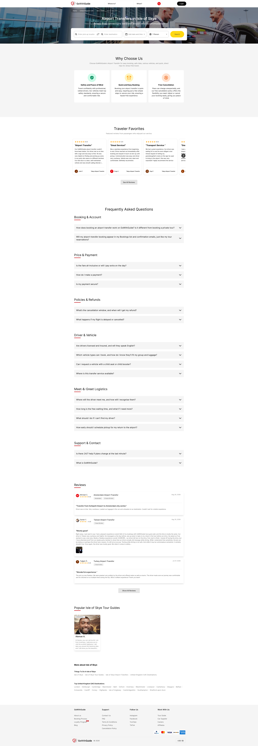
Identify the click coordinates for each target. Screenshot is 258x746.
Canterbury (161, 687)
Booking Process (80, 719)
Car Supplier (162, 719)
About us (77, 715)
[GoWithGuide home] (80, 4)
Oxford (121, 687)
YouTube (133, 722)
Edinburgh (86, 687)
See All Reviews (129, 182)
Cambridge (96, 687)
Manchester (106, 687)
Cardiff (87, 690)
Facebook (133, 719)
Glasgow (170, 687)
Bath (115, 687)
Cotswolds (78, 690)
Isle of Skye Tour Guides (94, 675)
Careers (161, 722)
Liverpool (150, 687)
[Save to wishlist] (98, 616)
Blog (76, 725)
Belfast (178, 687)
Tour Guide (162, 715)
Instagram (133, 715)
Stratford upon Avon (157, 690)
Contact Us (106, 715)
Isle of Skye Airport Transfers (117, 675)
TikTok (132, 725)
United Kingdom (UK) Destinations (143, 675)
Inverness (130, 687)
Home (75, 11)
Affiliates (161, 725)
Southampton (142, 690)
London (77, 687)
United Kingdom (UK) (87, 11)
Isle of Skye (100, 11)
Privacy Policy (107, 725)
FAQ (103, 719)
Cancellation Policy (109, 728)
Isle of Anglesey (115, 690)
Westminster (140, 687)
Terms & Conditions (109, 722)
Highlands (103, 690)
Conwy (94, 690)
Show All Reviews (129, 591)
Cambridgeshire (129, 690)
